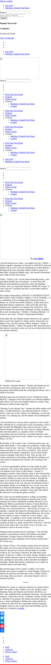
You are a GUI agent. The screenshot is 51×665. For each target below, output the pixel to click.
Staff (7, 647)
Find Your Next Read (14, 94)
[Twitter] (25, 618)
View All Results (7, 38)
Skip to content (6, 1)
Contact (13, 106)
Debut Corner (11, 99)
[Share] (25, 630)
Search (3, 12)
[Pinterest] (25, 626)
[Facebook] (25, 614)
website (21, 608)
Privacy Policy (11, 652)
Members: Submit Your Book (22, 104)
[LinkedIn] (25, 622)
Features (8, 97)
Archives (9, 649)
